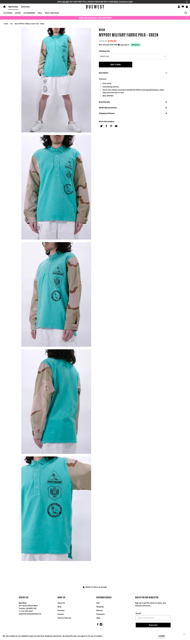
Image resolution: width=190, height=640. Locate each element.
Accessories (29, 13)
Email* (138, 613)
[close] (187, 2)
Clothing (7, 13)
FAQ (98, 603)
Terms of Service (64, 618)
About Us (61, 603)
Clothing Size (104, 51)
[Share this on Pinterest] (111, 126)
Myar (102, 30)
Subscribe (153, 625)
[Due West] (95, 7)
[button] (134, 45)
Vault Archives (52, 13)
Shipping (100, 607)
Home (6, 24)
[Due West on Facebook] (97, 625)
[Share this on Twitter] (101, 126)
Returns (99, 610)
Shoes (18, 13)
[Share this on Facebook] (106, 126)
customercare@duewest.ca (30, 614)
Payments (100, 614)
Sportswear (13, 7)
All (11, 24)
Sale (40, 13)
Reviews (61, 610)
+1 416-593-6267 (26, 611)
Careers (61, 614)
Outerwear (25, 7)
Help (98, 618)
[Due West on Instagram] (101, 625)
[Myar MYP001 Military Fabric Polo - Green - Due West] (56, 80)
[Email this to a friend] (116, 126)
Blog (59, 607)
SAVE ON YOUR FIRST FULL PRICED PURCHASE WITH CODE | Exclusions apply (95, 2)
